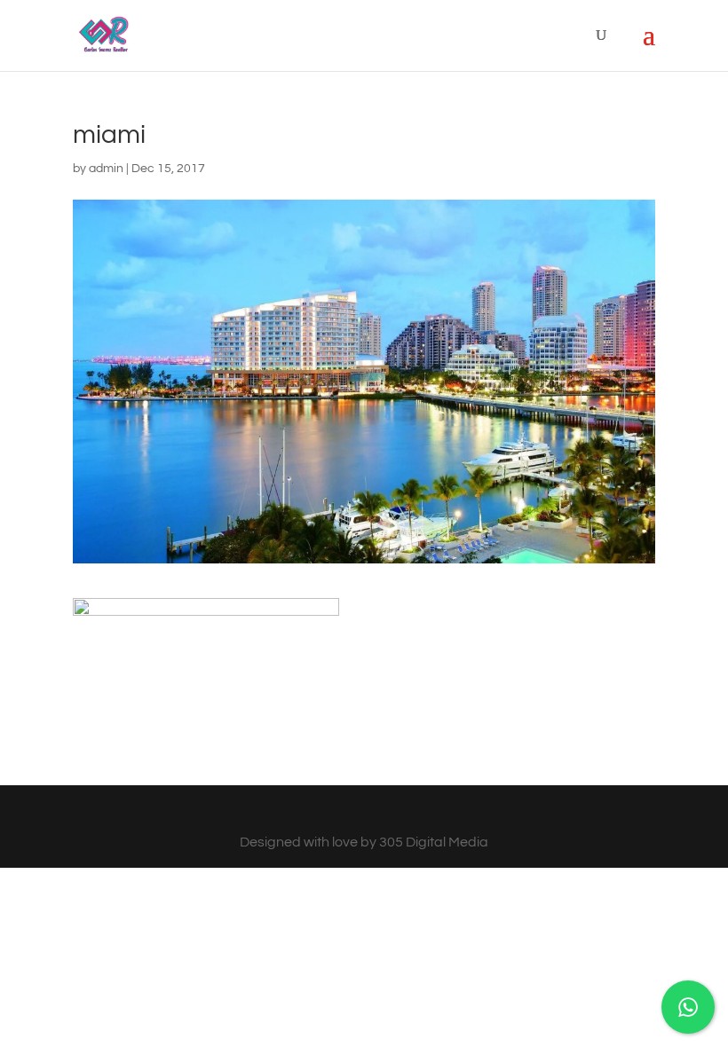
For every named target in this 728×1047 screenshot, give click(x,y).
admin (106, 168)
